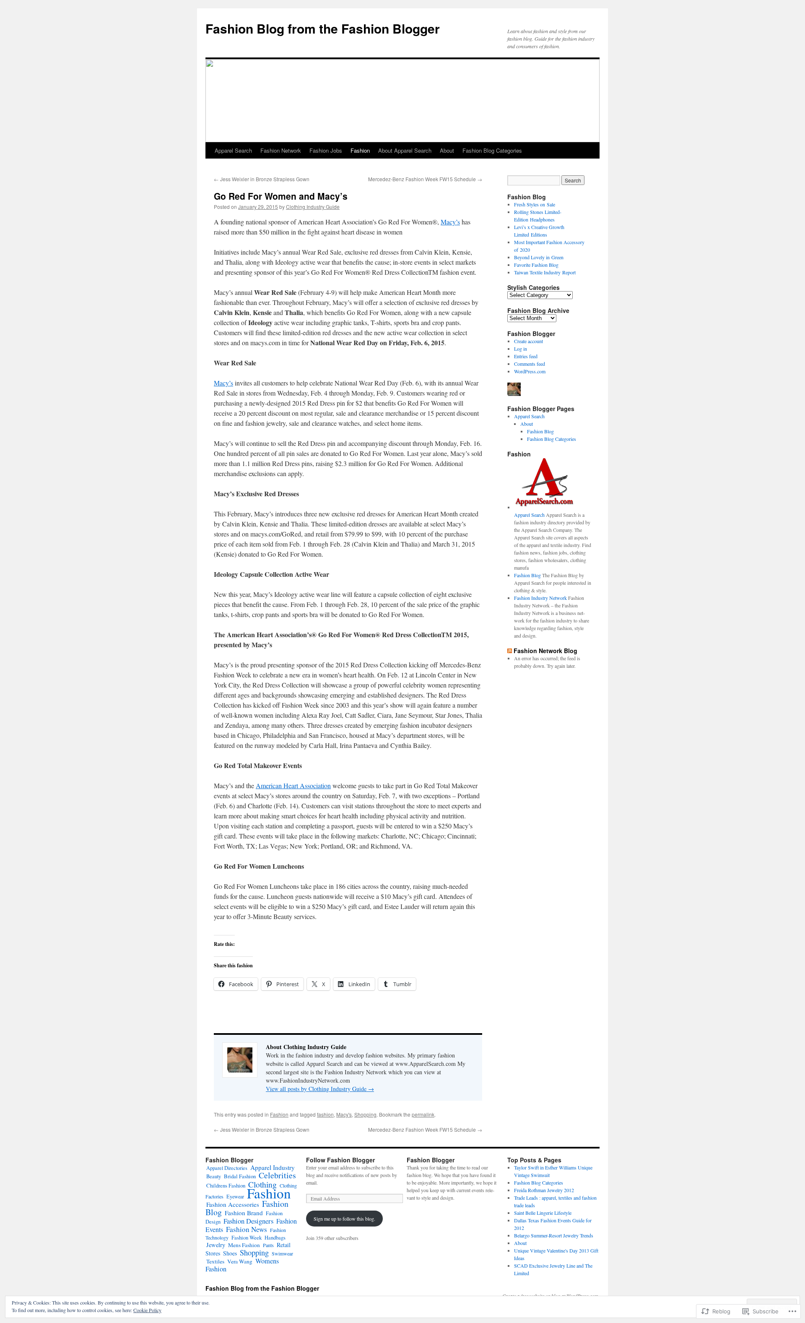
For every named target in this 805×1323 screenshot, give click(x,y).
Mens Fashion (244, 1245)
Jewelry (215, 1245)
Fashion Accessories (232, 1204)
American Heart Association (293, 785)
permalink (423, 1114)
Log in (520, 348)
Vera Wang (239, 1261)
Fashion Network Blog (545, 650)
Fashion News (246, 1229)
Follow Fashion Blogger (340, 1160)
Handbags (275, 1237)
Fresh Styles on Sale (534, 204)
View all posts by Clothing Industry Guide (320, 1089)
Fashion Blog (540, 431)
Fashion (360, 150)
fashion (325, 1114)
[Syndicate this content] (509, 650)
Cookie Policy (147, 1310)
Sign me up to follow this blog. (344, 1218)
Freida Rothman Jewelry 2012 (544, 1190)
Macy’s (450, 221)
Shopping (365, 1114)
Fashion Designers (248, 1221)
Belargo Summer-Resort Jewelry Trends (553, 1235)
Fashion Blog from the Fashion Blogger (322, 28)
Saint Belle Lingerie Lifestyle (542, 1212)
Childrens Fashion (225, 1185)
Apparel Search (233, 150)
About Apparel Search (404, 150)
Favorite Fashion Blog (536, 264)
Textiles (215, 1261)
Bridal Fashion (240, 1176)
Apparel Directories (226, 1167)
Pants (268, 1245)
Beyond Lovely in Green (539, 257)
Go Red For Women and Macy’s (281, 196)
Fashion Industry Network (540, 597)
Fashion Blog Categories (492, 150)
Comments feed (529, 363)
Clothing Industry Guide (313, 206)
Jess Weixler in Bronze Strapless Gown (261, 178)
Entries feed (526, 356)
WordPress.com (529, 371)
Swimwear (282, 1253)
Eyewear (235, 1196)
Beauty (213, 1176)
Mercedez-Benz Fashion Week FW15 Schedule (425, 178)
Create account (528, 341)
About (447, 150)
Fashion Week (246, 1237)
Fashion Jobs (325, 150)
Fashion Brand (244, 1212)
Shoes (230, 1253)
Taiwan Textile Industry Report (545, 272)
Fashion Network (280, 150)
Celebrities (277, 1175)
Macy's (344, 1114)
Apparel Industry (272, 1167)
